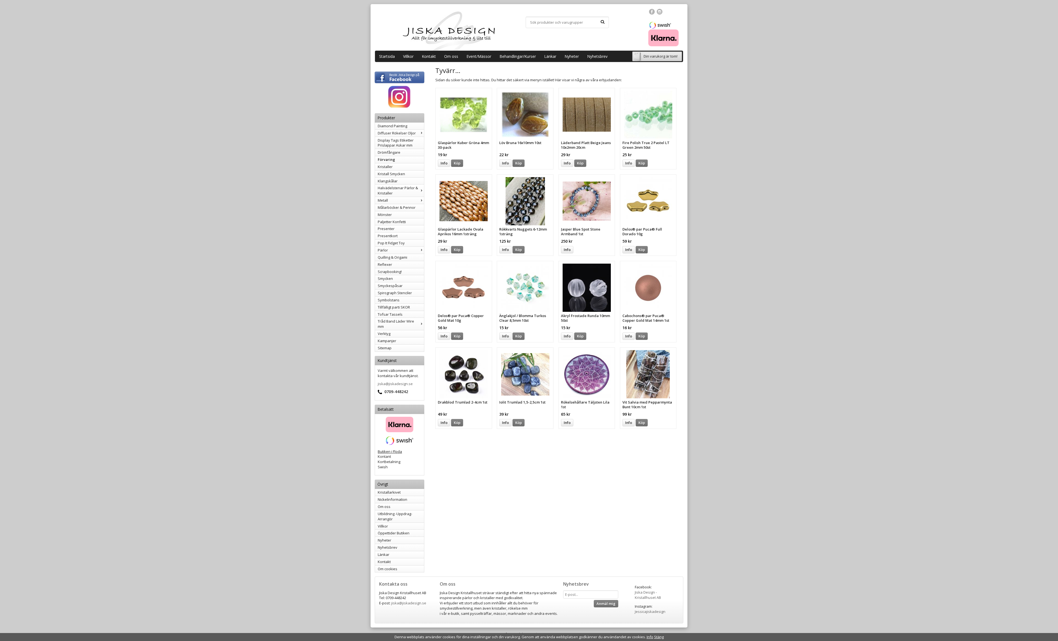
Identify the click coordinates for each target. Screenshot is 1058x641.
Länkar (550, 56)
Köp (457, 163)
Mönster (385, 214)
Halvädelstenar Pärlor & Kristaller (398, 190)
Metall (383, 200)
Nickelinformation (392, 499)
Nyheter (572, 56)
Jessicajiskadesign (650, 611)
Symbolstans (389, 299)
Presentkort (388, 235)
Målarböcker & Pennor (396, 207)
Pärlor (383, 250)
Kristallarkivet (389, 492)
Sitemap (385, 347)
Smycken (385, 278)
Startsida (387, 56)
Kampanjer (387, 340)
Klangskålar (388, 180)
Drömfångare (389, 152)
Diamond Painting (392, 125)
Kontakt (429, 56)
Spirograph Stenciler (395, 292)
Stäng (659, 636)
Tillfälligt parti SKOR (394, 307)
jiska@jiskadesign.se (395, 383)
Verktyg (384, 333)
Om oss (451, 56)
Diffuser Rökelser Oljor (397, 133)
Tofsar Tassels (390, 314)
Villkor (408, 56)
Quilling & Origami (392, 257)
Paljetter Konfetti (392, 221)
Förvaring (386, 159)
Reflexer (385, 264)
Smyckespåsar (390, 285)
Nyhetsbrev (597, 56)
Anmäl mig (606, 603)
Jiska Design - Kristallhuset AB (648, 595)
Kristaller (385, 166)
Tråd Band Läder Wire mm (396, 324)
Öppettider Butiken (393, 533)
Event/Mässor (478, 56)
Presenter (386, 228)
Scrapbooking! (390, 271)
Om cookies (387, 568)
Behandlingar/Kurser (518, 56)
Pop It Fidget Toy (391, 242)
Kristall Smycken (391, 173)
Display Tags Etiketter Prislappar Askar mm (396, 143)
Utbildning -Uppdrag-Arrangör (395, 516)
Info (444, 163)
